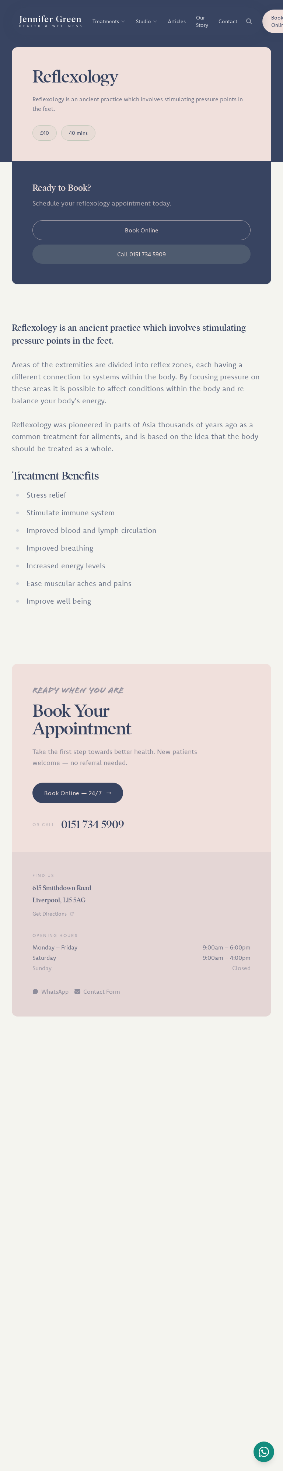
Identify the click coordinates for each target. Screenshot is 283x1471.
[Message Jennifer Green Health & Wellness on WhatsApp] (264, 1452)
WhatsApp (55, 991)
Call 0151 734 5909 (141, 254)
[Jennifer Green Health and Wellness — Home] (50, 21)
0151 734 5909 (92, 824)
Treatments (105, 21)
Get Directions (49, 913)
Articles (177, 21)
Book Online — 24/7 (73, 793)
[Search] (249, 21)
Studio (143, 21)
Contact (228, 21)
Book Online (141, 230)
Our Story (202, 21)
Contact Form (101, 991)
